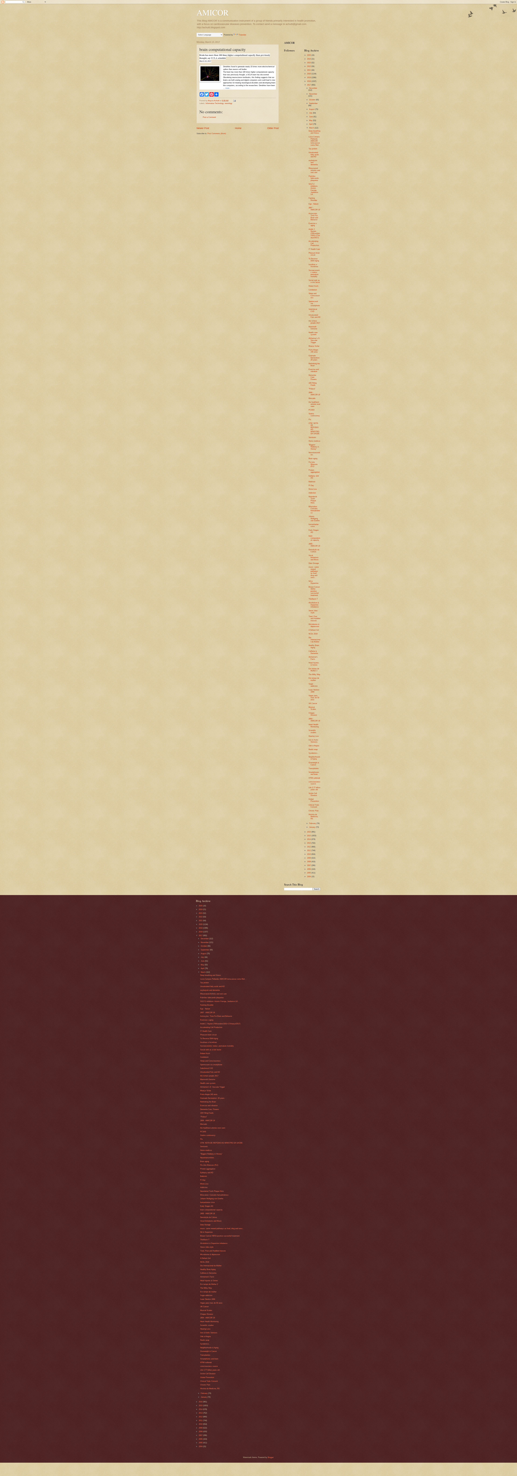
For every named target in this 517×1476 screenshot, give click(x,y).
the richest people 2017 (314, 322)
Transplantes (314, 768)
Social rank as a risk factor (314, 281)
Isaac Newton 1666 (314, 691)
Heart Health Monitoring (314, 726)
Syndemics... (314, 753)
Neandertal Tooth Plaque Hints (313, 500)
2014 (309, 839)
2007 (309, 865)
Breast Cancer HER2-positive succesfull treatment (314, 591)
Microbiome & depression (314, 625)
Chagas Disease (313, 714)
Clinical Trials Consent (314, 806)
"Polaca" (312, 389)
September (313, 103)
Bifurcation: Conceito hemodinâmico (314, 510)
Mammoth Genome (313, 328)
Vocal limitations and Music (314, 557)
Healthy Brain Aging (314, 646)
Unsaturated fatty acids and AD (314, 154)
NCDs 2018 (313, 634)
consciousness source (314, 783)
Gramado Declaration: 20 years (314, 358)
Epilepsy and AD (206, 1173)
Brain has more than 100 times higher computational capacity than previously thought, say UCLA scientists (234, 56)
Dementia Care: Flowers (313, 377)
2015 (309, 836)
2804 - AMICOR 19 (314, 720)
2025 (309, 55)
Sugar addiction (313, 685)
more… (228, 88)
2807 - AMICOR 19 (314, 209)
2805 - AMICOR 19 (314, 545)
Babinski (312, 482)
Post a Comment (209, 117)
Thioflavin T (313, 599)
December (313, 88)
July (311, 113)
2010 (309, 854)
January (312, 827)
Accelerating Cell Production (211, 1027)
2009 (309, 858)
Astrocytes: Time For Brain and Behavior (313, 216)
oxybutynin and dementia (313, 162)
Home (238, 128)
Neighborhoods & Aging (314, 758)
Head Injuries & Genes (314, 664)
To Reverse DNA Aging (314, 260)
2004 (309, 877)
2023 (309, 63)
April (311, 124)
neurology (228, 103)
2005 (309, 873)
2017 (309, 85)
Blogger (270, 1457)
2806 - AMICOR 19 (314, 394)
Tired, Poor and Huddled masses (314, 618)
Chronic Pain (314, 811)
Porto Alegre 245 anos (313, 351)
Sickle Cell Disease (313, 794)
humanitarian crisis (314, 525)
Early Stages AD (206, 1206)
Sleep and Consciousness (314, 295)
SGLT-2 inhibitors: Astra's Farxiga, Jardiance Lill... (313, 189)
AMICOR (213, 12)
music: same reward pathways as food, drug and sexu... (314, 572)
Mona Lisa (313, 489)
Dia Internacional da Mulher (314, 640)
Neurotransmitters (207, 1158)
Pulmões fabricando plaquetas (314, 178)
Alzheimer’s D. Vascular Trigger (314, 340)
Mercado (312, 398)
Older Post (273, 128)
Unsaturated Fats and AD (314, 316)
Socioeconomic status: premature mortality (314, 273)
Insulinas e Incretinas (313, 265)
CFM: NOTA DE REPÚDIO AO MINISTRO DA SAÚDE (221, 1143)
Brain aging (313, 458)
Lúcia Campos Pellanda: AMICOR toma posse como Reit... (314, 141)
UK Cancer (313, 703)
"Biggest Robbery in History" (314, 447)
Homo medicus (314, 441)
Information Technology (215, 103)
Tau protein (313, 149)
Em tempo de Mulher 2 (314, 670)
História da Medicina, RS (313, 816)
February (313, 823)
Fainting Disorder (313, 199)
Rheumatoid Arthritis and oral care (314, 170)
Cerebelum (313, 290)
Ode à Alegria (314, 746)
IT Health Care (314, 249)
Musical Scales (312, 708)
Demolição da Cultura (314, 551)
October (312, 100)
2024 (309, 59)
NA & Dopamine (313, 582)
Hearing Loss (314, 736)
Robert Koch (313, 286)
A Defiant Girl (314, 630)
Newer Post (203, 128)
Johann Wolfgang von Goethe (314, 518)
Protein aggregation (314, 471)
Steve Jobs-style (313, 612)
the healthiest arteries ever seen (314, 404)
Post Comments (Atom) (216, 133)
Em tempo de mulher (314, 679)
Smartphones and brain (314, 773)
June (311, 117)
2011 (309, 850)
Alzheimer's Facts (313, 658)
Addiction (312, 493)
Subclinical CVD (313, 310)
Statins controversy (314, 415)
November (313, 94)
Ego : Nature (313, 204)
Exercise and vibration (314, 370)
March (312, 128)
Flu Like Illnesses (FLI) (313, 464)
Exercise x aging (313, 224)
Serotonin (312, 437)
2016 (309, 832)
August (312, 109)
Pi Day (311, 485)
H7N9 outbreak (314, 778)
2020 (309, 74)
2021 (309, 70)
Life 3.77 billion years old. (314, 789)
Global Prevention (314, 800)
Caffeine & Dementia (313, 652)
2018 (309, 81)
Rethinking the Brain (314, 365)
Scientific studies (312, 731)
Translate (242, 35)
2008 (309, 862)
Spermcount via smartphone (211, 1065)
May (311, 120)
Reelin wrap (313, 749)
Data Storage (314, 563)
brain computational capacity (314, 538)
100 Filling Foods (313, 384)
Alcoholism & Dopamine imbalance (314, 605)
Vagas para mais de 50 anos (314, 698)
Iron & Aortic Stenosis (313, 741)
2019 (309, 77)
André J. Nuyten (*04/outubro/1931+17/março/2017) (314, 233)
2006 (309, 869)
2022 (309, 66)
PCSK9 (311, 410)
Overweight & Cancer (314, 764)
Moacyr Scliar (314, 346)
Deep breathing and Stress (314, 132)
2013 (309, 843)
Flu (310, 419)
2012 (309, 847)
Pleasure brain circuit (314, 254)
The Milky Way (314, 674)
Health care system (313, 333)
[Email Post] (234, 101)
